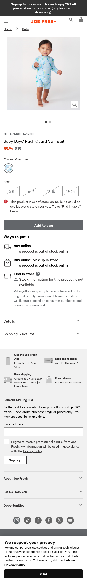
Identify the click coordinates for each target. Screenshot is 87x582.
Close (44, 574)
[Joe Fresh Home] (43, 21)
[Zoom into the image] (74, 104)
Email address (13, 424)
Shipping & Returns (19, 333)
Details (9, 321)
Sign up (15, 460)
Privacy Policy (32, 451)
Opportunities (14, 505)
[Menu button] (6, 21)
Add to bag (43, 225)
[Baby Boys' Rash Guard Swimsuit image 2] (50, 122)
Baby (25, 29)
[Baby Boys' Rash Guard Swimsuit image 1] (46, 122)
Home (8, 29)
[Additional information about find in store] (38, 273)
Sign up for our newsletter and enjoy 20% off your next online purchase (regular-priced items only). (43, 7)
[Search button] (70, 19)
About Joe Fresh (16, 478)
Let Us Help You (15, 491)
